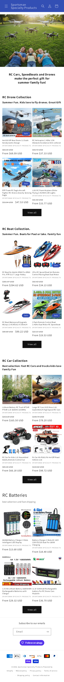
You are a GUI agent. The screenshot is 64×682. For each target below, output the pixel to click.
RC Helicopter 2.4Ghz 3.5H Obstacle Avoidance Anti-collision (46, 141)
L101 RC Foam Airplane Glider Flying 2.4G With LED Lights (44, 191)
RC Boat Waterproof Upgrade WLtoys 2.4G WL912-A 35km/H (14, 323)
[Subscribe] (47, 631)
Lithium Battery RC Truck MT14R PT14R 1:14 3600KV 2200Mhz (15, 408)
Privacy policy (35, 671)
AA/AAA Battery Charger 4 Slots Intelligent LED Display (15, 541)
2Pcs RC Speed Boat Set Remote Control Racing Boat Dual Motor (45, 273)
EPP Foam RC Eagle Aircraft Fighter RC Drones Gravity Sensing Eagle (17, 192)
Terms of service (50, 671)
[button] (6, 6)
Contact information (41, 675)
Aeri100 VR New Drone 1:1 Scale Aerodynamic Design (15, 141)
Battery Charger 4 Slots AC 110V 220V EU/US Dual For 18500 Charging (45, 542)
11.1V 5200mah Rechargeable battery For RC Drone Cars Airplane (44, 591)
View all (32, 212)
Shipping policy (23, 675)
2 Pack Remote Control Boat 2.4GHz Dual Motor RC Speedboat (46, 323)
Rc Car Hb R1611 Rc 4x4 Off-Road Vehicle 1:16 (46, 458)
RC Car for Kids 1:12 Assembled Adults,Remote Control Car (15, 458)
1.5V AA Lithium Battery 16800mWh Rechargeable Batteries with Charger (17, 591)
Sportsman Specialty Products (30, 667)
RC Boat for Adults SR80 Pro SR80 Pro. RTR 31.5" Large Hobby (16, 273)
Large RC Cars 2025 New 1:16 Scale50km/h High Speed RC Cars (46, 408)
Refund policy (21, 671)
